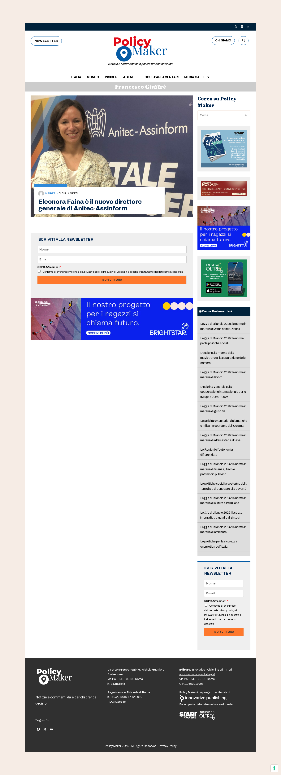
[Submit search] (246, 115)
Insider (50, 193)
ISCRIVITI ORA (112, 279)
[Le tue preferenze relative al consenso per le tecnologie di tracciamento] (274, 768)
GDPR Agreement (49, 267)
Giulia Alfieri (70, 193)
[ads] (112, 338)
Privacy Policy (167, 746)
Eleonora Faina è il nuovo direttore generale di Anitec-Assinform (90, 205)
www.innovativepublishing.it (197, 674)
